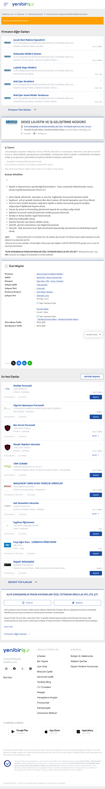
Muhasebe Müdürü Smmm (27, 53)
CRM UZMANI (20, 463)
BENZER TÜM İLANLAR (20, 582)
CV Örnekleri (44, 687)
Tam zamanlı (42, 284)
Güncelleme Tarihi (13, 322)
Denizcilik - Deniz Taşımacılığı (49, 277)
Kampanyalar (44, 707)
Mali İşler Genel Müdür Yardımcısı (31, 95)
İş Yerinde (41, 288)
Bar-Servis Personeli (24, 425)
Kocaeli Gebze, (72, 129)
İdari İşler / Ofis (43, 281)
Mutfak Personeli (22, 385)
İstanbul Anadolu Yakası (68, 319)
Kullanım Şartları (79, 661)
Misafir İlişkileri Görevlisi (26, 444)
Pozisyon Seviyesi (13, 292)
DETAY (94, 436)
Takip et (29, 603)
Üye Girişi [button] (42, 666)
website (79, 603)
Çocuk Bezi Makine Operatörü (29, 39)
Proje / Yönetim (57, 281)
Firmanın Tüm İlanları (19, 109)
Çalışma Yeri (10, 295)
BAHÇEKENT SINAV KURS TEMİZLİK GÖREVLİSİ (38, 483)
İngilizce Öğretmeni (23, 522)
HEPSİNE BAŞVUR (92, 376)
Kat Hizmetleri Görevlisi (26, 503)
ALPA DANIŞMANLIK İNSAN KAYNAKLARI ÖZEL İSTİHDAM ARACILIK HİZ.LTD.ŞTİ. (58, 126)
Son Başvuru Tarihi (13, 325)
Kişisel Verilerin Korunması (84, 666)
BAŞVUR (96, 397)
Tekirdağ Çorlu (84, 129)
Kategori (9, 281)
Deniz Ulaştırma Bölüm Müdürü (50, 274)
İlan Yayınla (42, 661)
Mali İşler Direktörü (23, 81)
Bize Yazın (7, 677)
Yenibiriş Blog (44, 681)
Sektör (8, 277)
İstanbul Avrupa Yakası (47, 319)
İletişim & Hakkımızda (82, 656)
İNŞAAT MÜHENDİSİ (23, 561)
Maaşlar (41, 692)
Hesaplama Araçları (47, 697)
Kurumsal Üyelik (45, 676)
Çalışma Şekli (11, 284)
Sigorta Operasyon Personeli (28, 405)
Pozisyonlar (43, 702)
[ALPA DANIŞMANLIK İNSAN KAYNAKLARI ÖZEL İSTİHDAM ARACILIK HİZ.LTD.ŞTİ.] (11, 122)
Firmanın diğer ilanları (15, 634)
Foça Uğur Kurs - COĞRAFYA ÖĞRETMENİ (34, 542)
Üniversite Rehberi (47, 712)
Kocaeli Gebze (43, 309)
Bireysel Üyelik (44, 671)
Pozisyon (9, 274)
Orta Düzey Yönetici (45, 292)
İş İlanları (41, 656)
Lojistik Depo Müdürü (24, 67)
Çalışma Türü (11, 288)
